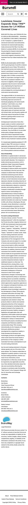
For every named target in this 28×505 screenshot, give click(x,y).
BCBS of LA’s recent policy (8, 63)
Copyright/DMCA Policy (9, 502)
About (7, 496)
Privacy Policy (22, 502)
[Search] (18, 14)
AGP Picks (4, 2)
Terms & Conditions (20, 499)
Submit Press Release (8, 499)
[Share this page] (26, 13)
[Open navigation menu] (2, 13)
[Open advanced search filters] (21, 14)
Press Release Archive (16, 496)
